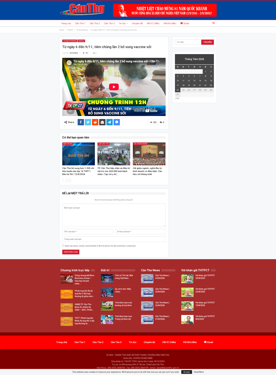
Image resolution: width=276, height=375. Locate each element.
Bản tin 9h (67, 144)
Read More (199, 372)
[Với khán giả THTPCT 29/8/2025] (187, 278)
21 (200, 85)
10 (178, 81)
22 (205, 85)
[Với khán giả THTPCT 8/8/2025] (187, 319)
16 (211, 81)
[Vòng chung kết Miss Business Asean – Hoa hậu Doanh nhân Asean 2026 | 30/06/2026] (67, 278)
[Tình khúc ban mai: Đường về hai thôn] (107, 306)
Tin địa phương (69, 41)
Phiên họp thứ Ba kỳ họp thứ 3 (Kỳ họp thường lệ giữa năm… (84, 293)
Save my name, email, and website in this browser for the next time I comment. (100, 246)
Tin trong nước (140, 144)
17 (178, 85)
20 (194, 85)
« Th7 (177, 98)
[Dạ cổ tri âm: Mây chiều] (107, 292)
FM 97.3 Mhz (153, 23)
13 (194, 81)
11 (183, 81)
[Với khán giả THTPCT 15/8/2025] (187, 306)
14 (200, 81)
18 (183, 85)
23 (211, 85)
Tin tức (122, 23)
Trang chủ (66, 23)
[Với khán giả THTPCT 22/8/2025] (187, 292)
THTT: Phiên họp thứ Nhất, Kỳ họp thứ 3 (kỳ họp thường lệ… (84, 321)
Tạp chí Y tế (103, 144)
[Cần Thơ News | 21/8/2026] (147, 319)
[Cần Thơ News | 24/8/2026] (147, 278)
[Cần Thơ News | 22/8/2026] (147, 306)
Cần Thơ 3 (109, 23)
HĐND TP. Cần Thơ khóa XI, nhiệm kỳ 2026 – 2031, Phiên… (84, 307)
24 (178, 90)
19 (189, 85)
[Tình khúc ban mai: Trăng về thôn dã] (107, 319)
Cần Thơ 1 (80, 23)
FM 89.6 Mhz (170, 23)
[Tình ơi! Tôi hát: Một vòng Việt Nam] (107, 278)
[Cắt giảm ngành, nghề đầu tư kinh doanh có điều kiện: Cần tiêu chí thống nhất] (149, 153)
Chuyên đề (137, 23)
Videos (81, 41)
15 (205, 81)
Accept (186, 372)
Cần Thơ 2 (95, 23)
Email (186, 23)
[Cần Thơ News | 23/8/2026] (147, 292)
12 (189, 81)
